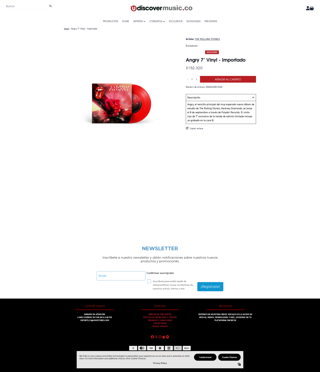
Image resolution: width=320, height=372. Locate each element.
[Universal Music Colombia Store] (161, 8)
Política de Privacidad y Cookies (160, 317)
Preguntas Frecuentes (160, 314)
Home (125, 21)
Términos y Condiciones (160, 320)
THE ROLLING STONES (207, 39)
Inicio (66, 28)
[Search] (50, 6)
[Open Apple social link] (164, 337)
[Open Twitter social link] (156, 337)
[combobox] (29, 6)
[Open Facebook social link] (152, 337)
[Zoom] (121, 94)
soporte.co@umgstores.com (94, 320)
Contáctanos (160, 323)
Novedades (193, 21)
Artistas (138, 21)
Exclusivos (175, 21)
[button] (221, 129)
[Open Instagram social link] (160, 337)
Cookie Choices (160, 326)
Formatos (156, 21)
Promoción (110, 21)
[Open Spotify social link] (167, 337)
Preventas (210, 21)
